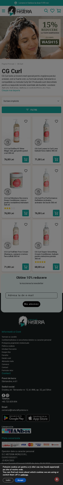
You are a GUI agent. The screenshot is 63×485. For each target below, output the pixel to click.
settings (24, 475)
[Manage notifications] (57, 479)
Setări (8, 480)
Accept (20, 480)
